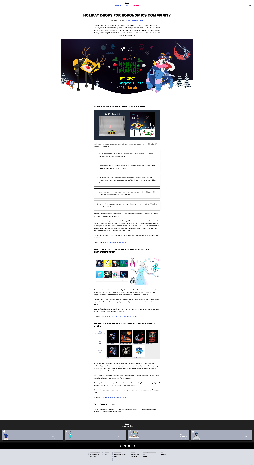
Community (134, 20)
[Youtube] (129, 446)
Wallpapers (134, 456)
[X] (120, 446)
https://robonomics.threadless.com (116, 397)
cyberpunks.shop (95, 452)
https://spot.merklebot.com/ (118, 242)
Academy (107, 452)
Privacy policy (248, 464)
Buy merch (93, 456)
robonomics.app (94, 454)
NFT (124, 20)
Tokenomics (117, 452)
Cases (115, 456)
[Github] (134, 446)
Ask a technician (137, 5)
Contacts (163, 454)
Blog (162, 452)
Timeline (133, 452)
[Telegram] (125, 446)
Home (127, 5)
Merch (128, 20)
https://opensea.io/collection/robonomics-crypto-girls (121, 316)
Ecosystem (118, 5)
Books (145, 456)
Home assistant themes (149, 452)
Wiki (106, 454)
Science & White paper (120, 454)
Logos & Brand (135, 454)
